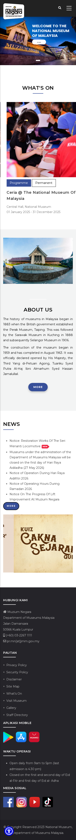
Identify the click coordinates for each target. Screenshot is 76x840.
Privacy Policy (16, 665)
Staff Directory (17, 715)
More (38, 387)
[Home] (13, 8)
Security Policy (17, 672)
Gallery (11, 708)
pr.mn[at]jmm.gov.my (22, 641)
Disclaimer (14, 679)
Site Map (12, 686)
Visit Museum (16, 701)
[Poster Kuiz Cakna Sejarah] (38, 517)
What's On (14, 693)
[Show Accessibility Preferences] (9, 831)
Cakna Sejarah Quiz (27, 568)
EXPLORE (39, 42)
